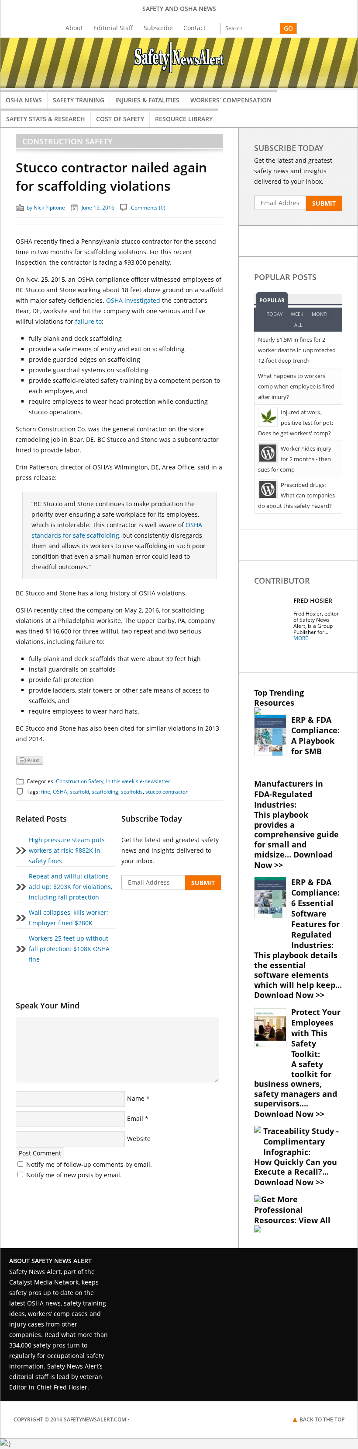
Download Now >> (293, 859)
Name (136, 1098)
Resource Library (184, 119)
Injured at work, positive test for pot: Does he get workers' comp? (295, 422)
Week (297, 314)
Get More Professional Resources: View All (292, 1209)
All (298, 325)
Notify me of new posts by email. (74, 1175)
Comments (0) (148, 207)
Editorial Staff (113, 28)
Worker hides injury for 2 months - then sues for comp (294, 458)
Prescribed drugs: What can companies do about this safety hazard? (296, 495)
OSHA (60, 791)
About (74, 28)
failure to (88, 321)
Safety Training (78, 100)
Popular (272, 300)
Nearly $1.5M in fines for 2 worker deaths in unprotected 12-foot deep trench (297, 350)
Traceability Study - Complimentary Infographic (301, 1141)
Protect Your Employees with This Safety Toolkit (316, 1033)
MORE (300, 638)
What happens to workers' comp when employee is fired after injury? (296, 386)
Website (139, 1138)
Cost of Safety (120, 119)
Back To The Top (321, 1419)
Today (274, 314)
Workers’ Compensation (231, 100)
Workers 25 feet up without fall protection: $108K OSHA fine (69, 948)
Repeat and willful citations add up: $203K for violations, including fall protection (70, 886)
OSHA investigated (133, 300)
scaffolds (132, 791)
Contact (194, 28)
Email (135, 1118)
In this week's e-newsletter (138, 781)
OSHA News (24, 100)
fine (45, 791)
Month (321, 314)
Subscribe (158, 28)
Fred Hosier (312, 600)
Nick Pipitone (49, 207)
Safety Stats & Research (45, 119)
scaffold (79, 791)
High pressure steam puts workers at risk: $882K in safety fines (67, 850)
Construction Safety (67, 141)
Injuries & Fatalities (147, 100)
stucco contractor (166, 791)
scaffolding (105, 791)
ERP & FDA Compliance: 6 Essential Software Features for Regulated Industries (315, 913)
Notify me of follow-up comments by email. (89, 1164)
